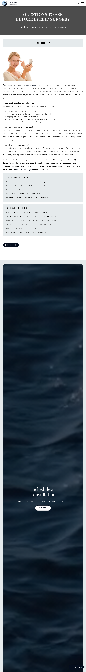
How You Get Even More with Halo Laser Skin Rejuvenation (26, 232)
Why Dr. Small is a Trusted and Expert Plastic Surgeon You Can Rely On (30, 224)
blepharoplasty (32, 85)
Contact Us (42, 508)
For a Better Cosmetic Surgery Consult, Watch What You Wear (27, 197)
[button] (82, 3)
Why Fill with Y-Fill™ (13, 190)
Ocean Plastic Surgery (24, 169)
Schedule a (43, 492)
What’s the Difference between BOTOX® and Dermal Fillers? (27, 186)
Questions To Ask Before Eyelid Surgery (49, 27)
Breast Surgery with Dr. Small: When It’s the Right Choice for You (28, 212)
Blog (28, 27)
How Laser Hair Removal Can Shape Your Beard (22, 228)
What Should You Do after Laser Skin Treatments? (23, 194)
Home (21, 27)
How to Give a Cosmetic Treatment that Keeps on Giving (25, 182)
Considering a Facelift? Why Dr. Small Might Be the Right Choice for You (31, 220)
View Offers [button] (75, 667)
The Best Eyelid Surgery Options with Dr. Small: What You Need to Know (31, 216)
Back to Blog (10, 245)
